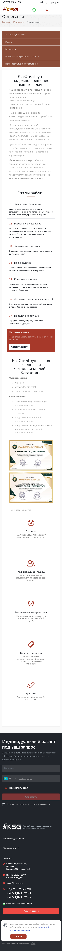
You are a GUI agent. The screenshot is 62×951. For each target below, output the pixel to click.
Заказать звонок (31, 911)
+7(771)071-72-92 (19, 897)
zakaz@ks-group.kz (49, 2)
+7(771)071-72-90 (18, 889)
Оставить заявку (19, 347)
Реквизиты (10, 49)
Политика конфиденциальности (22, 56)
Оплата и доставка (15, 34)
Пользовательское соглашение (21, 64)
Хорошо (18, 936)
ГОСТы (8, 42)
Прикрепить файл (18, 788)
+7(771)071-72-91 (19, 893)
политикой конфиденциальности (34, 804)
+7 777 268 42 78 (12, 2)
